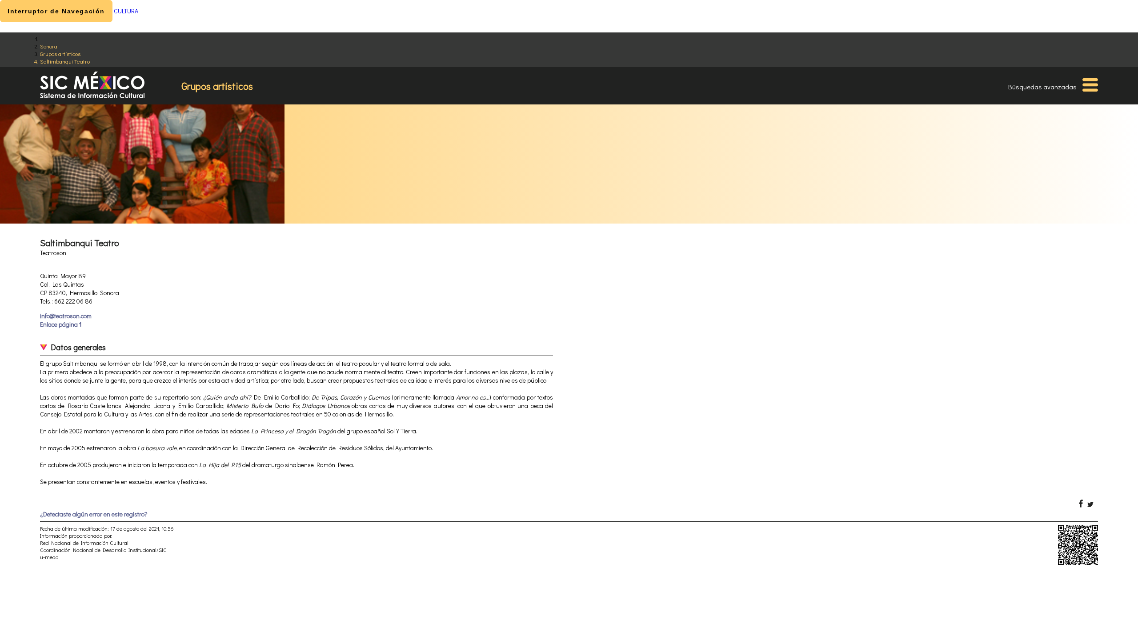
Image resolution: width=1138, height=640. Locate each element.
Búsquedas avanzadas (1042, 86)
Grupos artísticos (60, 53)
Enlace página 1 (60, 324)
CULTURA (126, 11)
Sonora (48, 46)
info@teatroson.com (66, 316)
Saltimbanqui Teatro (65, 61)
